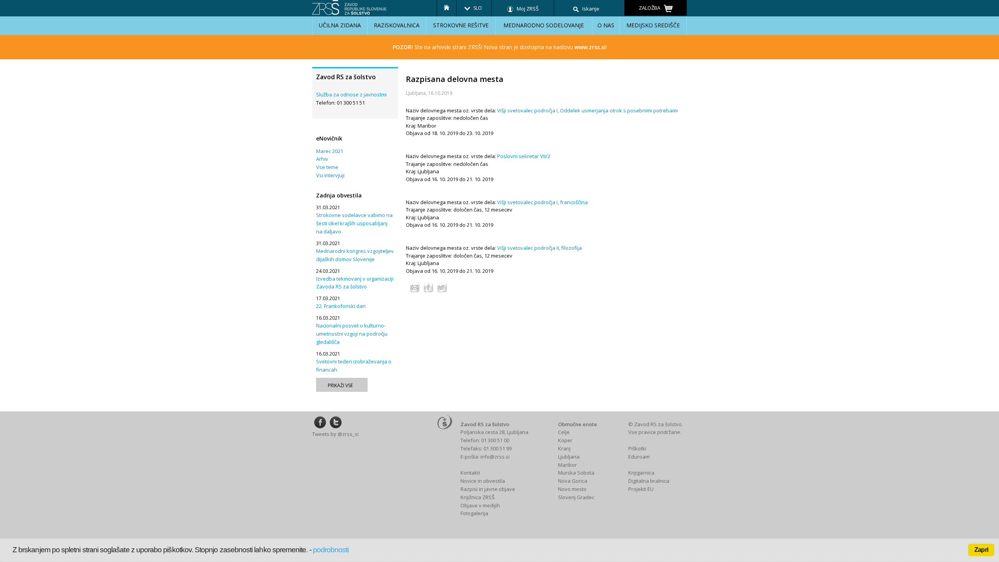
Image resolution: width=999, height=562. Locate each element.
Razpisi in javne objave (487, 489)
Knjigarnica (641, 472)
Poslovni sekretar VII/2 (523, 156)
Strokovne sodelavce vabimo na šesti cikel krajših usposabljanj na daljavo (354, 223)
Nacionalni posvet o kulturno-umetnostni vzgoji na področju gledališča (352, 333)
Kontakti (470, 472)
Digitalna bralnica (648, 480)
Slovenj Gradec (576, 497)
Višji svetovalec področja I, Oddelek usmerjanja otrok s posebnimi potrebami (587, 110)
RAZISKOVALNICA (397, 25)
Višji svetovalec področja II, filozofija (539, 247)
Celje (564, 432)
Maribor (567, 464)
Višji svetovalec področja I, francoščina (542, 202)
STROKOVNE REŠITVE (461, 25)
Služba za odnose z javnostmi (351, 94)
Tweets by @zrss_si (335, 434)
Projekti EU (641, 489)
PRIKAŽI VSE (340, 385)
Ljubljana (568, 456)
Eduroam (639, 456)
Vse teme (327, 167)
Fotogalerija (474, 513)
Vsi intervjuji (330, 175)
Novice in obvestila (482, 480)
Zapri (981, 549)
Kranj (564, 448)
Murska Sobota (576, 472)
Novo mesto (572, 489)
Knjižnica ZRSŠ (477, 497)
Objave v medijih (480, 505)
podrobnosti (331, 550)
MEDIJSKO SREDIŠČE (653, 25)
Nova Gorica (572, 480)
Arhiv (322, 158)
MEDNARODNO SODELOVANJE (543, 25)
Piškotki (637, 448)
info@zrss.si (495, 456)
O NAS (605, 25)
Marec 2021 (329, 151)
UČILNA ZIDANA (340, 25)
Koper (565, 440)
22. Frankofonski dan (341, 305)
